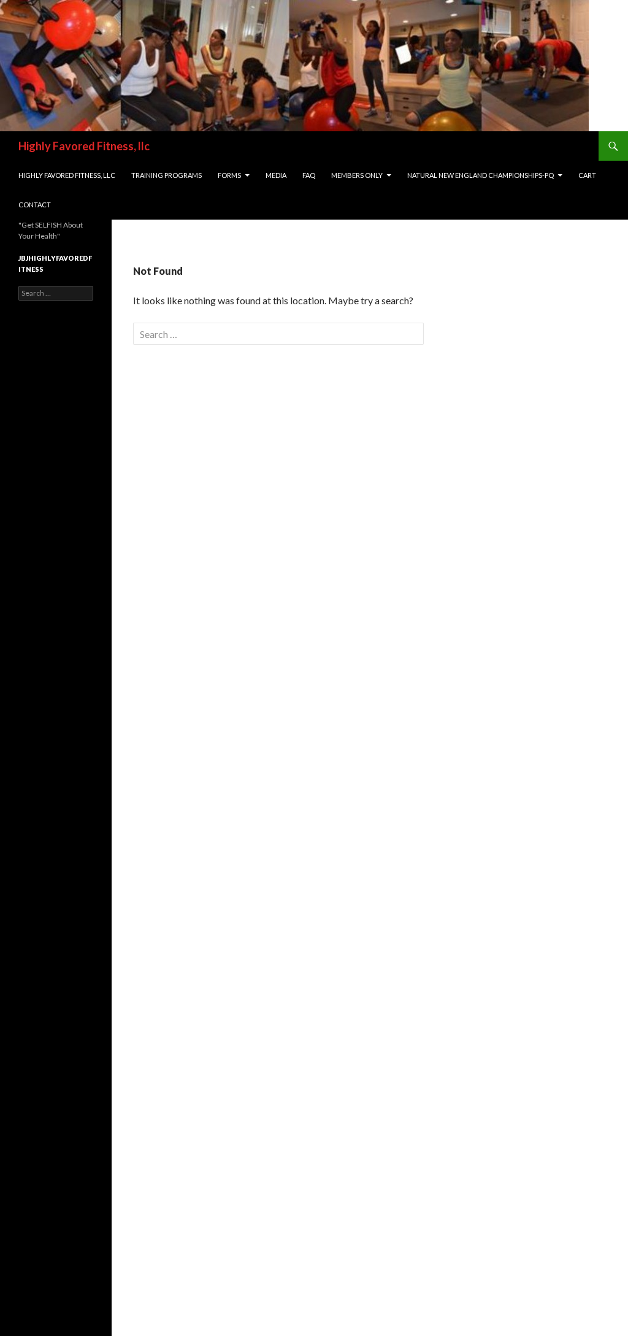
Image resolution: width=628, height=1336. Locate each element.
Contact (34, 205)
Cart (587, 175)
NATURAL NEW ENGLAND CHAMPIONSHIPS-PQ (480, 175)
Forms (229, 175)
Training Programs (166, 175)
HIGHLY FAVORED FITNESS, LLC (66, 175)
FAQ (308, 175)
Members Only (357, 175)
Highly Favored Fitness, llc (84, 146)
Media (276, 175)
